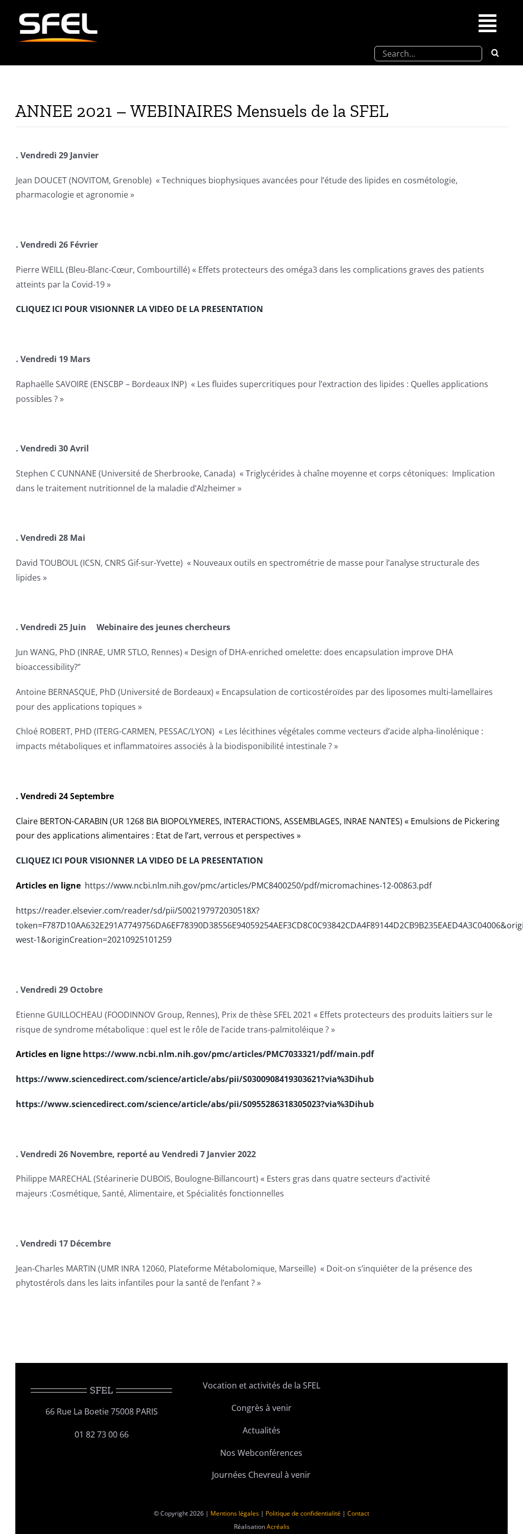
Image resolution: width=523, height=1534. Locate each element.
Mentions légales (234, 1513)
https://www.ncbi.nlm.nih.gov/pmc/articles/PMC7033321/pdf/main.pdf (228, 1054)
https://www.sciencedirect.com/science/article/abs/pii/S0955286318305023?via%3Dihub (195, 1104)
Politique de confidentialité (303, 1513)
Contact (358, 1513)
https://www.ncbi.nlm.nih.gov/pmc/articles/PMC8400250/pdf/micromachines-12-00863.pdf (258, 885)
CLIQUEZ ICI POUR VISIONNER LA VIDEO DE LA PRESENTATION (139, 309)
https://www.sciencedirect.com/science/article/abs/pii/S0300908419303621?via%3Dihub (195, 1079)
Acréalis (278, 1526)
